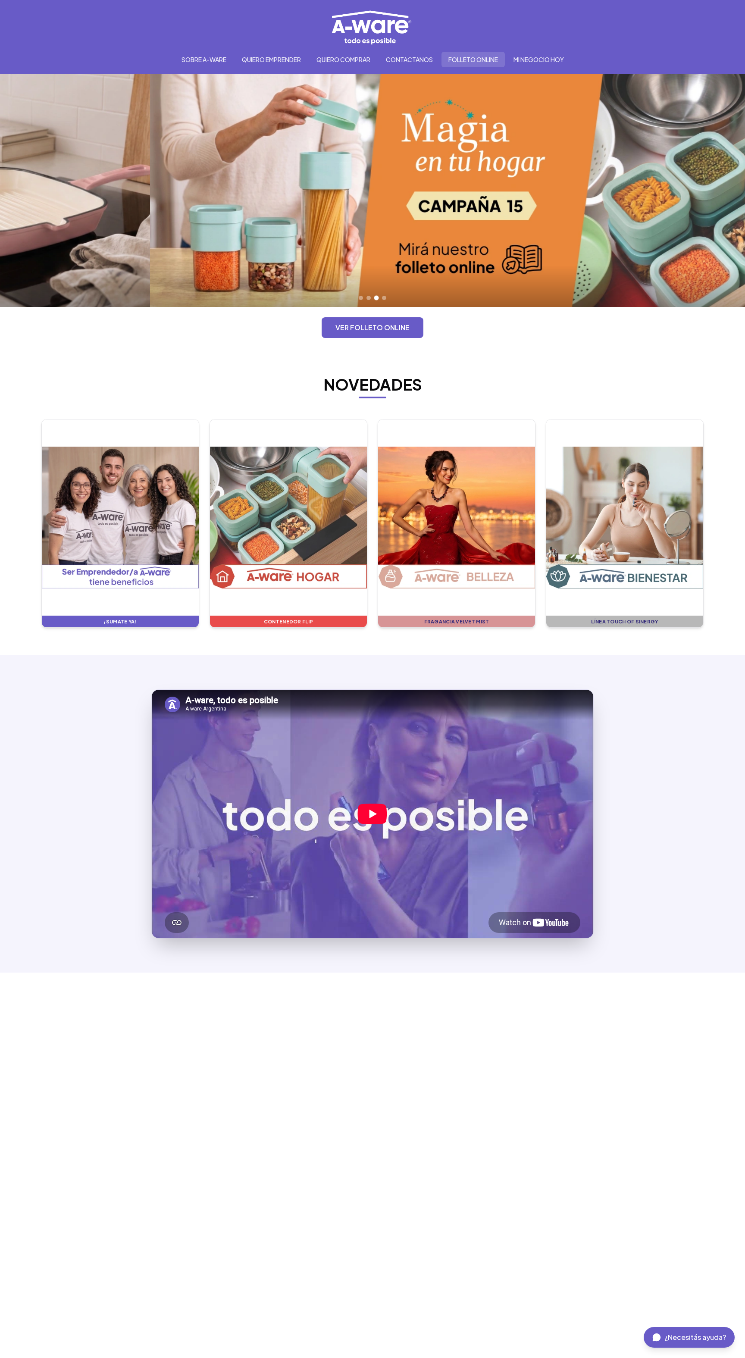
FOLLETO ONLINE (473, 59)
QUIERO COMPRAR (343, 59)
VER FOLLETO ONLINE (372, 327)
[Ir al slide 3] (376, 298)
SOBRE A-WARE (204, 59)
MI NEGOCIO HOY (538, 59)
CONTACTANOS (409, 59)
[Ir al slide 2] (368, 298)
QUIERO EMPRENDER (271, 59)
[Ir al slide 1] (361, 298)
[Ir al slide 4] (384, 298)
